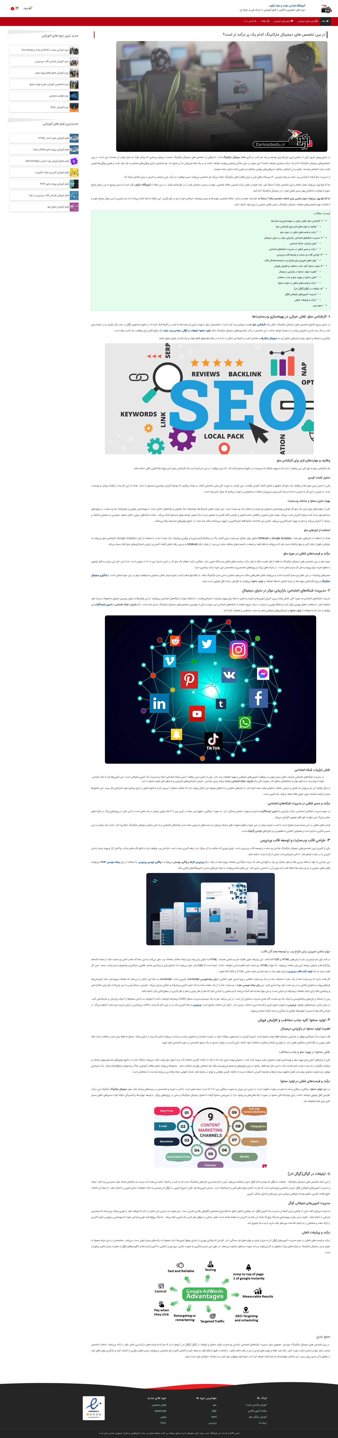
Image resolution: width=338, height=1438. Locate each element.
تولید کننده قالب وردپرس (300, 971)
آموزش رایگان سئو (258, 1417)
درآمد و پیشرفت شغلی (305, 300)
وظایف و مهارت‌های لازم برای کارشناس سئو (296, 227)
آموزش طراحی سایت (256, 1405)
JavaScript (160, 1411)
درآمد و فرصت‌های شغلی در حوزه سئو (298, 232)
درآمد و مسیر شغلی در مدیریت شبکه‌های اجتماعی (292, 249)
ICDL (163, 1423)
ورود (26, 8)
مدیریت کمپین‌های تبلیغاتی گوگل (300, 294)
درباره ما (263, 1423)
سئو (215, 1405)
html (214, 1417)
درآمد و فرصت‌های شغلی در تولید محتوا (297, 283)
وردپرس (212, 1423)
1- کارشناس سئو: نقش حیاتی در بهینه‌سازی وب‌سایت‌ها (296, 221)
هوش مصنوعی (159, 1405)
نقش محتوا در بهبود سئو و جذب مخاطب (296, 277)
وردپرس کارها (197, 862)
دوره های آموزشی (306, 21)
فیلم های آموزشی (281, 21)
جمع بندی (317, 306)
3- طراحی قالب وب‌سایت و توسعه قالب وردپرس (299, 255)
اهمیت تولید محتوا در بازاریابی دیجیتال (297, 272)
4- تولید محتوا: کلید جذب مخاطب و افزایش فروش (298, 266)
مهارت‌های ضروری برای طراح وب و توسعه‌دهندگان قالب (290, 260)
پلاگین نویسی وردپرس (150, 862)
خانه (324, 21)
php (214, 1411)
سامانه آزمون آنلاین (257, 1411)
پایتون (163, 1417)
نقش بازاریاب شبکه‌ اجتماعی (303, 244)
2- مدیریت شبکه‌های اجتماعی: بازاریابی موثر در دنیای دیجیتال (293, 238)
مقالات (264, 21)
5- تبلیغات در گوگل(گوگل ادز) (308, 289)
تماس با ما (249, 21)
